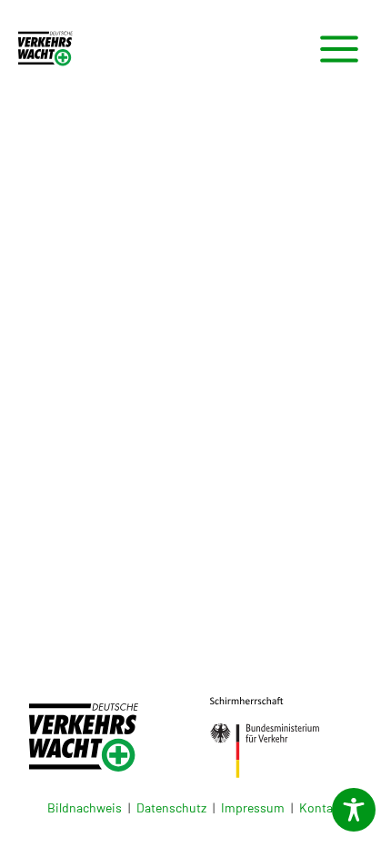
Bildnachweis (84, 807)
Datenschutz (171, 807)
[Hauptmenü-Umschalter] (339, 49)
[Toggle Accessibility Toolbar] (353, 809)
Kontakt (321, 807)
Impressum (253, 807)
